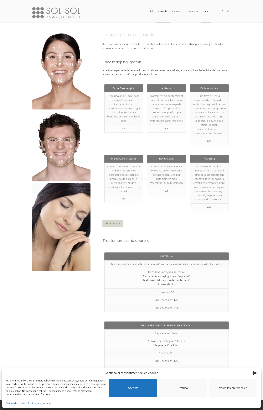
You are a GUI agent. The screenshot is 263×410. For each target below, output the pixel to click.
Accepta (133, 388)
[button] (255, 373)
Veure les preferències (233, 388)
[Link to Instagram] (228, 11)
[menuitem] (150, 11)
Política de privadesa (39, 403)
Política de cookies (16, 403)
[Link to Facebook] (222, 11)
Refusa (183, 388)
